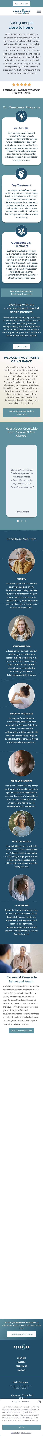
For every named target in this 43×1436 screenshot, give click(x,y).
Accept (21, 1427)
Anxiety (21, 579)
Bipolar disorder (21, 781)
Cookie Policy (15, 1432)
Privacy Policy (26, 1432)
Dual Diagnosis (21, 841)
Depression (22, 905)
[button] (39, 1402)
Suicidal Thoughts (21, 713)
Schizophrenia (21, 646)
